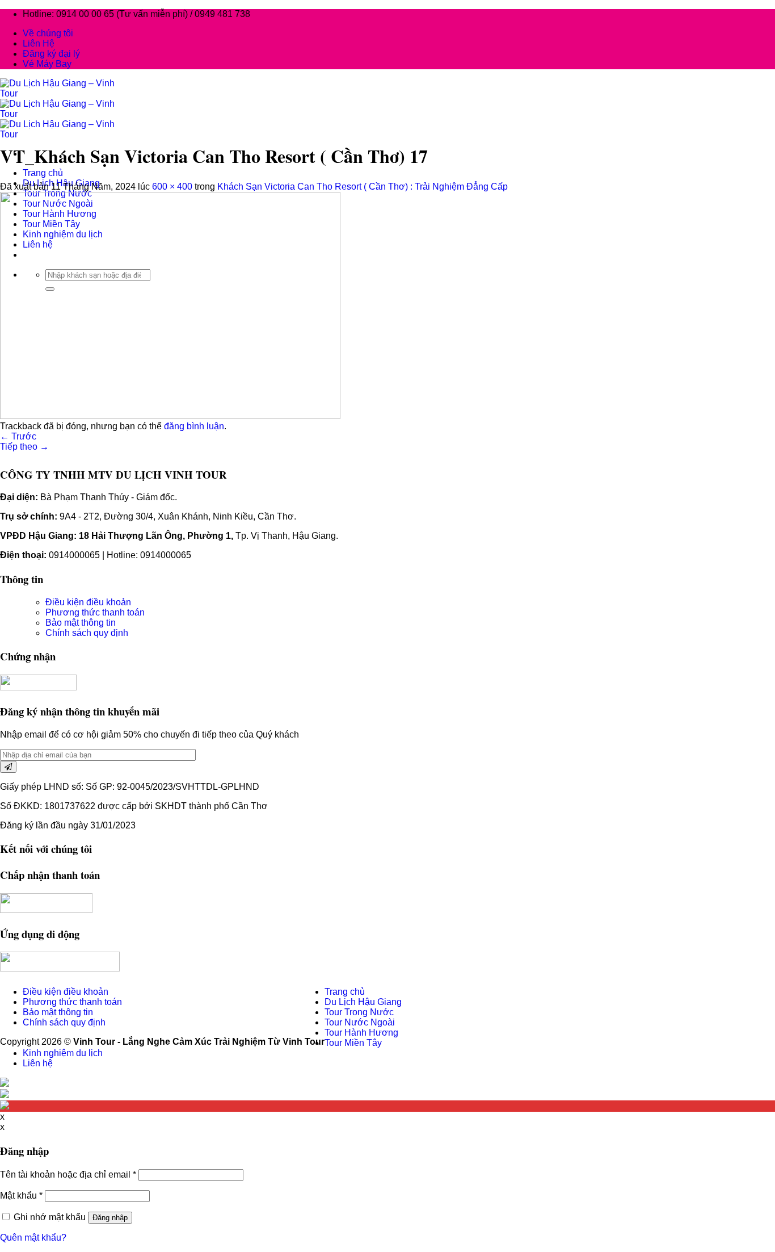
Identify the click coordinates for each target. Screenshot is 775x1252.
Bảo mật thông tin (80, 622)
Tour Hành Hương (361, 1032)
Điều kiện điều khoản (88, 602)
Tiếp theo (24, 446)
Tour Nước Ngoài (360, 1022)
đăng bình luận (194, 426)
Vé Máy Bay (47, 64)
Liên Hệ (38, 43)
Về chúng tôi (48, 33)
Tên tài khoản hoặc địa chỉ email (68, 1174)
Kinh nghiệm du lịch (63, 1053)
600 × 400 (172, 186)
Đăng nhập (110, 1217)
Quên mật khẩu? (33, 1237)
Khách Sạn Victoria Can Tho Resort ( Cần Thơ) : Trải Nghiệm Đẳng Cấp (362, 186)
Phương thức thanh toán (95, 612)
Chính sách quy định (86, 633)
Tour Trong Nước (359, 1012)
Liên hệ (38, 1063)
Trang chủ (43, 173)
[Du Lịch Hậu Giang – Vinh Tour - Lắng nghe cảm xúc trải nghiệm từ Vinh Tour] (61, 114)
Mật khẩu (21, 1195)
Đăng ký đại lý (51, 53)
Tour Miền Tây (353, 1043)
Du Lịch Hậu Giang (363, 1002)
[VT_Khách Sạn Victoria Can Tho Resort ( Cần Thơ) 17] (170, 416)
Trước (18, 436)
